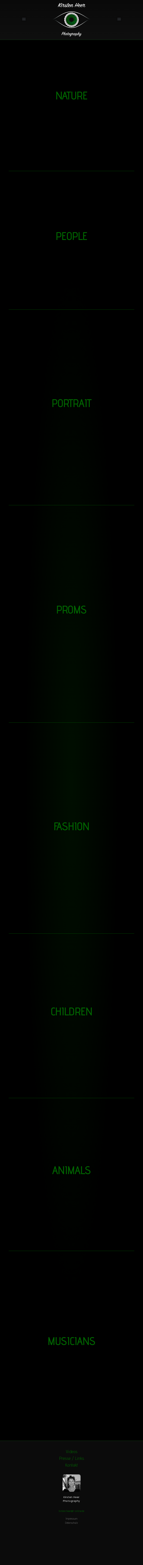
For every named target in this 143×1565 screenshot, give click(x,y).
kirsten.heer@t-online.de (71, 1511)
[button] (24, 19)
